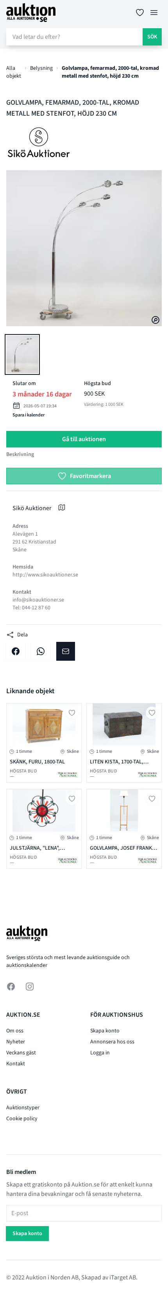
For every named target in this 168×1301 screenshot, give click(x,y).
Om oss (14, 1031)
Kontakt (15, 1064)
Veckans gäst (21, 1053)
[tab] (22, 354)
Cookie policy (22, 1119)
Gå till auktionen (84, 439)
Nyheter (15, 1042)
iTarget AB (122, 1277)
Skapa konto (105, 1031)
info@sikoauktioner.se (38, 600)
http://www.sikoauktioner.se (45, 575)
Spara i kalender (29, 415)
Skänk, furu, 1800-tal (37, 762)
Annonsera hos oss (112, 1042)
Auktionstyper (22, 1108)
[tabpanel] (84, 248)
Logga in (100, 1053)
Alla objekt (13, 72)
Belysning (41, 68)
